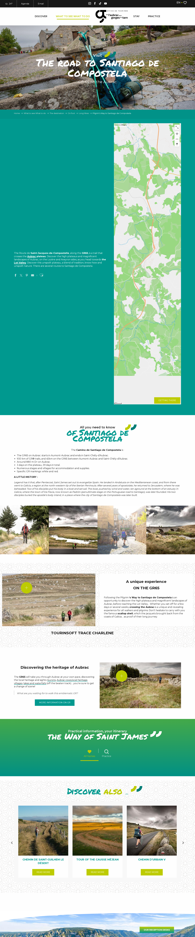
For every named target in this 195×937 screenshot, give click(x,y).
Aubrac (31, 256)
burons (51, 680)
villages (18, 683)
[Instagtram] (89, 4)
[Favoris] (185, 3)
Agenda (25, 3)
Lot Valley (20, 262)
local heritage (79, 680)
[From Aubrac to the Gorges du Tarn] (112, 16)
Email (41, 3)
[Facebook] (95, 4)
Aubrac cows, (64, 680)
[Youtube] (105, 4)
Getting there (167, 400)
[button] (179, 2)
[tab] (89, 753)
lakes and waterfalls (34, 683)
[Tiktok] (100, 4)
